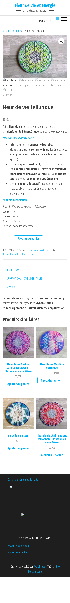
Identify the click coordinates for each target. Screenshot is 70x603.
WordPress (39, 566)
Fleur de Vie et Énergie (35, 5)
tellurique (32, 254)
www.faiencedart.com (18, 546)
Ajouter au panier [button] (18, 384)
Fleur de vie (31, 250)
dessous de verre (9, 254)
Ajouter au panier (28, 238)
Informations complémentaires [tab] (24, 278)
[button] (61, 41)
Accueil (6, 31)
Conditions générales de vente (23, 479)
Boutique (16, 31)
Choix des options (52, 380)
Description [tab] (12, 270)
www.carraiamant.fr (17, 552)
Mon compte (45, 21)
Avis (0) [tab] (11, 287)
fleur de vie (22, 254)
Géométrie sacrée (44, 250)
